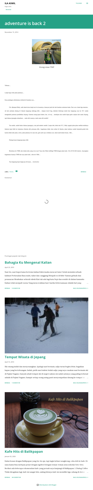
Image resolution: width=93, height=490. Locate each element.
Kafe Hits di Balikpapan (24, 451)
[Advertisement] (46, 239)
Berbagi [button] (83, 172)
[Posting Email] (16, 172)
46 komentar (16, 477)
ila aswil (10, 3)
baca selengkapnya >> (80, 288)
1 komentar (16, 383)
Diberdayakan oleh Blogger (47, 485)
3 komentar (16, 288)
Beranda (8, 9)
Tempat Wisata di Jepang (25, 357)
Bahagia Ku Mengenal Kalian (28, 262)
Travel (11, 172)
